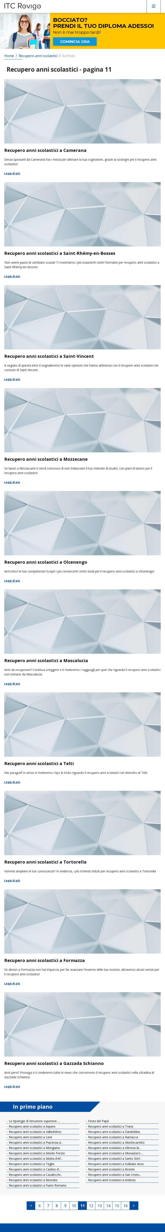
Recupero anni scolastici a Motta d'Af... (35, 1159)
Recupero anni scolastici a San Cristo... (114, 1175)
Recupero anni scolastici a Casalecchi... (35, 1175)
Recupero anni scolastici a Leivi (30, 1137)
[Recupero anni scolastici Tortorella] (82, 837)
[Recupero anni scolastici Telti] (82, 738)
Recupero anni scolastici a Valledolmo (34, 1132)
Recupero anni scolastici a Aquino (31, 1126)
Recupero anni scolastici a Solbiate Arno (115, 1164)
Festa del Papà (98, 1121)
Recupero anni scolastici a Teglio (31, 1164)
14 (108, 1205)
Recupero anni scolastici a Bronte (111, 1169)
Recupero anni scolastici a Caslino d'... (34, 1169)
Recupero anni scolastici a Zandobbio (113, 1132)
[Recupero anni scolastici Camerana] (82, 127)
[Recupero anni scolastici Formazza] (82, 937)
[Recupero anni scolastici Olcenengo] (82, 537)
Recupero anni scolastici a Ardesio (111, 1180)
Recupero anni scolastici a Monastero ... (115, 1153)
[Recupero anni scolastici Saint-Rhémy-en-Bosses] (82, 230)
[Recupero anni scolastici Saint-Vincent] (82, 333)
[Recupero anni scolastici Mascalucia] (82, 637)
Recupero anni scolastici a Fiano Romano (37, 1185)
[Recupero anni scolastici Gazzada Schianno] (82, 1040)
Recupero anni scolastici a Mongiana (34, 1148)
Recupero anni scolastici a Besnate (32, 1180)
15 (117, 1205)
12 (91, 1205)
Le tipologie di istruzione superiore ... (34, 1121)
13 (100, 1205)
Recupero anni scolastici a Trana (110, 1126)
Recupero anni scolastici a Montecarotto (116, 1142)
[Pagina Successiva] (134, 1205)
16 (125, 1205)
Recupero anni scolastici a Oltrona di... (114, 1148)
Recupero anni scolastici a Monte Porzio (36, 1153)
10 (74, 1205)
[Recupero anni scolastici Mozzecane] (82, 436)
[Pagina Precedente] (31, 1205)
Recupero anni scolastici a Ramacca (112, 1137)
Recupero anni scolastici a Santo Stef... (114, 1159)
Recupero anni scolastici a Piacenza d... (35, 1142)
